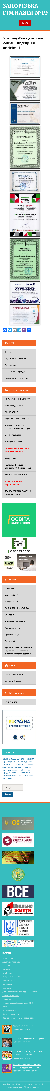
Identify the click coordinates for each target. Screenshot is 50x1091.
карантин (12, 767)
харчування (7, 778)
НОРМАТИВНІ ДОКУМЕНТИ (17, 399)
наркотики (6, 770)
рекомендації (17, 775)
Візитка (8, 352)
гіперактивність (17, 764)
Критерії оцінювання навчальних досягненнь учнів (18, 427)
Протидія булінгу (12, 628)
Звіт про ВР (10, 615)
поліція (21, 770)
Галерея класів (12, 365)
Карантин (6, 999)
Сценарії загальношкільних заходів (18, 1018)
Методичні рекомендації (16, 621)
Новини (5, 1006)
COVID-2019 (7, 958)
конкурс (19, 767)
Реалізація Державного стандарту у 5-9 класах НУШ (18, 466)
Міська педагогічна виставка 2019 (17, 1003)
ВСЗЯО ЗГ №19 (11, 412)
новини (14, 770)
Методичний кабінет (14, 441)
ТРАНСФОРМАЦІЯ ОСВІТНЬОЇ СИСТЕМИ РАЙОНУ (18, 492)
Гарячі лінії (10, 641)
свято (25, 775)
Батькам (6, 966)
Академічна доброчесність (17, 419)
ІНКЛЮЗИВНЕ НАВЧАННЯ (16, 474)
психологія (6, 775)
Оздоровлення (11, 595)
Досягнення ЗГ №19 (14, 674)
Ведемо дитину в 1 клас (12, 977)
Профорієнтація (12, 634)
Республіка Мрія (12, 601)
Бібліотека (9, 588)
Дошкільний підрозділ (15, 371)
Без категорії (8, 969)
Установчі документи (14, 405)
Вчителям (6, 988)
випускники (27, 762)
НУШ (28, 759)
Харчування (10, 458)
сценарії (32, 775)
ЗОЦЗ (23, 759)
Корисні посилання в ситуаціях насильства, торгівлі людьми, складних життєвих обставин (19, 651)
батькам (12, 762)
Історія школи (11, 702)
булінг (19, 762)
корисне (27, 767)
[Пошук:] (19, 787)
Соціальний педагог (11, 1014)
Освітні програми (13, 435)
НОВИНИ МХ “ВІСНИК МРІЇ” (17, 378)
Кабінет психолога (10, 995)
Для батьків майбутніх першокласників (19, 992)
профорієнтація (23, 773)
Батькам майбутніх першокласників (14, 483)
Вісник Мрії (15, 759)
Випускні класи (9, 980)
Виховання (7, 984)
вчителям (6, 764)
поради (27, 770)
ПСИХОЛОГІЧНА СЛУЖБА (17, 608)
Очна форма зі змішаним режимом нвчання (17, 450)
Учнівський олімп (13, 681)
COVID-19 (6, 759)
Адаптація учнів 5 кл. (11, 962)
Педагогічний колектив (15, 358)
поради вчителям (9, 773)
